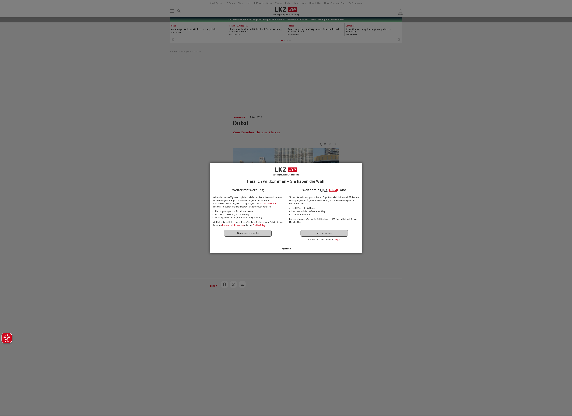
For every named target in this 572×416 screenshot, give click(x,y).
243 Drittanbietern (267, 203)
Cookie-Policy (259, 225)
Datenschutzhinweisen (233, 225)
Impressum (286, 248)
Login (337, 239)
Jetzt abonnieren (324, 233)
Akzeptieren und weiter (248, 233)
